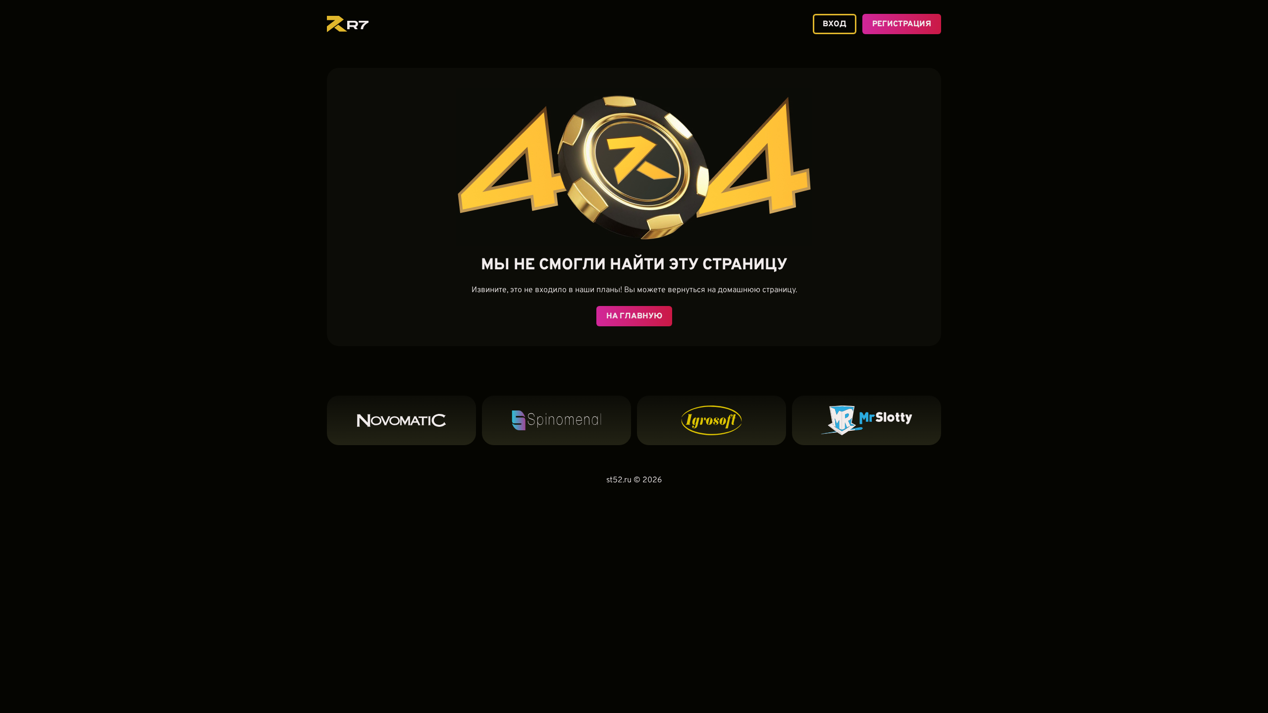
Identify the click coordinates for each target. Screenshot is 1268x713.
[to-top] (954, 686)
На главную (634, 316)
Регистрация (901, 24)
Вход (834, 24)
